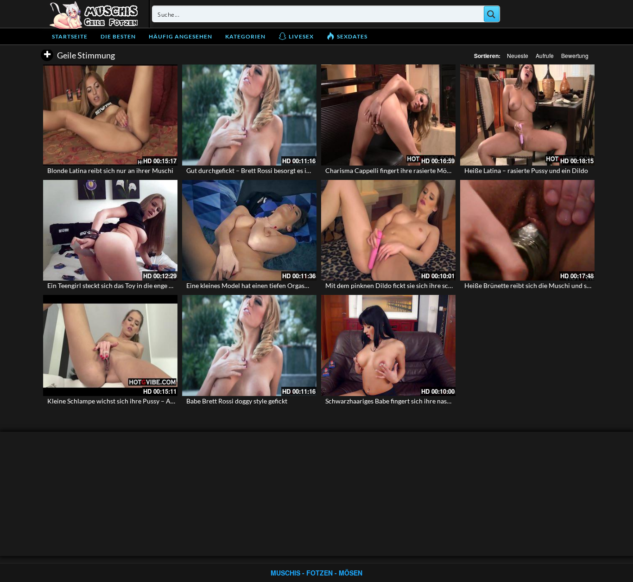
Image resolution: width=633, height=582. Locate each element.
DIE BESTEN (118, 36)
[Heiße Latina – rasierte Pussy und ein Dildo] (527, 115)
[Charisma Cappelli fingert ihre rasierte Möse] (388, 115)
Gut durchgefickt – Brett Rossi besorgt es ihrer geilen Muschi (273, 170)
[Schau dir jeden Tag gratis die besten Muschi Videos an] (94, 14)
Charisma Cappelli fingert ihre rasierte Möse (389, 170)
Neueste (517, 55)
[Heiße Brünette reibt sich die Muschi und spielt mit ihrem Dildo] (527, 230)
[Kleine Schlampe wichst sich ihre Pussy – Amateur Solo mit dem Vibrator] (110, 345)
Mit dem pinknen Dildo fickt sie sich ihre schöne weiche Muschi (416, 285)
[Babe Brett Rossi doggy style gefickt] (249, 345)
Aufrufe (545, 55)
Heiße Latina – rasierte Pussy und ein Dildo (526, 170)
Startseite (70, 36)
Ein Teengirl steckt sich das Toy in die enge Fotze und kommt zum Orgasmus (155, 285)
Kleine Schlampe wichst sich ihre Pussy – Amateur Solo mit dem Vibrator (152, 401)
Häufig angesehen (180, 36)
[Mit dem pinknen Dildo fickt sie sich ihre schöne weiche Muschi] (388, 230)
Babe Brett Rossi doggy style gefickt (236, 401)
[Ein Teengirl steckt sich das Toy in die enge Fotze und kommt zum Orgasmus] (110, 230)
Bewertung (575, 55)
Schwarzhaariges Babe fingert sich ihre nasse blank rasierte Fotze (418, 401)
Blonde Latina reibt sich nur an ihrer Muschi (110, 170)
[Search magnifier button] (492, 14)
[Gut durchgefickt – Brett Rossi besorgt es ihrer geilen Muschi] (249, 115)
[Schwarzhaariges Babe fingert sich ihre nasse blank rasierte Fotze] (388, 345)
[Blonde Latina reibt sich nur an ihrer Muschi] (110, 115)
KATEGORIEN (245, 36)
